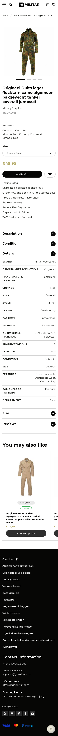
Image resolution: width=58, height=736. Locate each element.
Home (5, 15)
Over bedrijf (10, 559)
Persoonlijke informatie (17, 626)
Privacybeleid (11, 579)
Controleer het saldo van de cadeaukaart (28, 640)
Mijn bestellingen (13, 619)
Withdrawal (9, 646)
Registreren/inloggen (15, 606)
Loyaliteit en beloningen (17, 633)
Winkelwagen (11, 613)
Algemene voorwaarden (18, 565)
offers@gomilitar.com (15, 684)
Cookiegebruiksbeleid (16, 572)
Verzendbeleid (11, 586)
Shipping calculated (14, 187)
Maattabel (8, 599)
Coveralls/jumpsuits (23, 15)
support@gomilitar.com (17, 674)
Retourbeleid (10, 592)
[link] (26, 503)
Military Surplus (11, 108)
